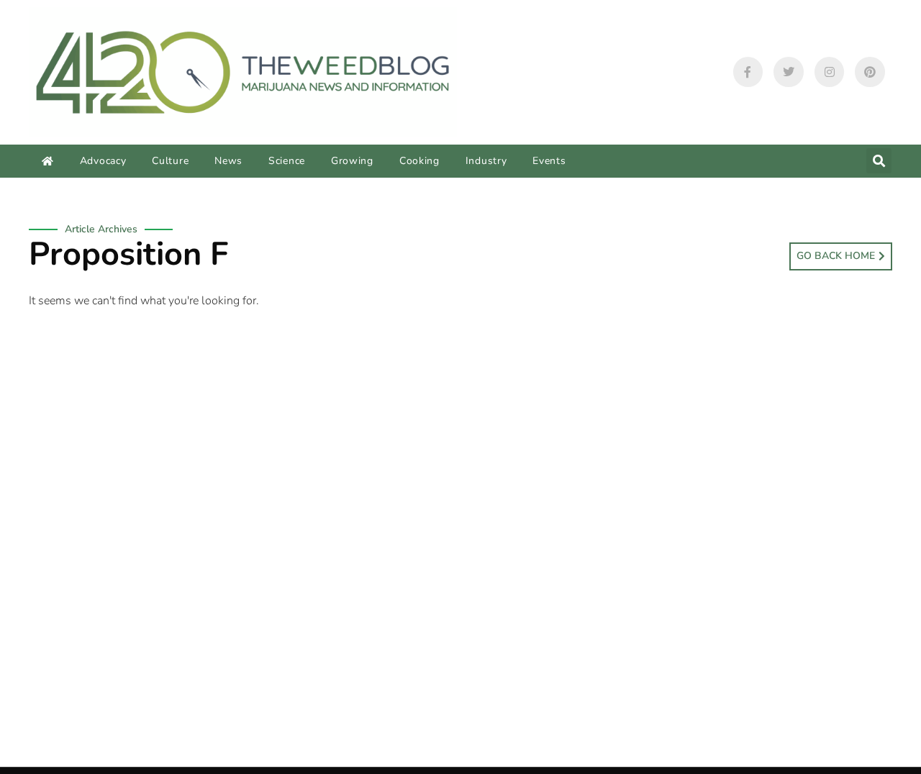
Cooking (419, 161)
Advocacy (103, 161)
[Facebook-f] (748, 72)
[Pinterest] (870, 72)
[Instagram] (830, 72)
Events (549, 161)
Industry (486, 161)
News (228, 161)
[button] (878, 160)
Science (286, 161)
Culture (170, 161)
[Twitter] (788, 72)
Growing (352, 161)
